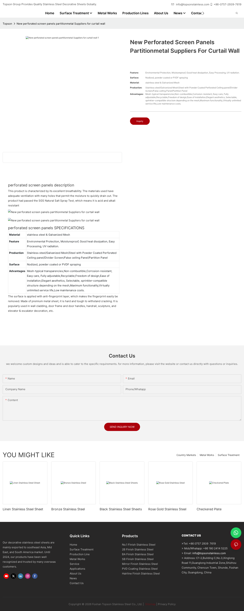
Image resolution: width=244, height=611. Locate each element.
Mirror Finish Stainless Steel (140, 564)
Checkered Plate (209, 509)
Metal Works (207, 454)
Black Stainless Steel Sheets (121, 509)
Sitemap (150, 604)
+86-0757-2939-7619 (227, 4)
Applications (77, 568)
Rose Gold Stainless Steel (167, 509)
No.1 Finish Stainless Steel (138, 544)
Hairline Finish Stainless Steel (141, 573)
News (73, 578)
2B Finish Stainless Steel (137, 549)
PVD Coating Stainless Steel (140, 568)
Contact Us (77, 583)
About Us (75, 573)
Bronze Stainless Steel (68, 509)
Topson (7, 23)
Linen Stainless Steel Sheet (23, 509)
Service (74, 564)
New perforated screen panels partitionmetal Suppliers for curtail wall (61, 23)
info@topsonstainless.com (192, 4)
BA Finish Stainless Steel (138, 554)
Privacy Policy (167, 604)
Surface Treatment (229, 454)
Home (73, 544)
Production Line (80, 554)
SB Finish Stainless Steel (138, 559)
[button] (203, 13)
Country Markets (186, 454)
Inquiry (139, 121)
